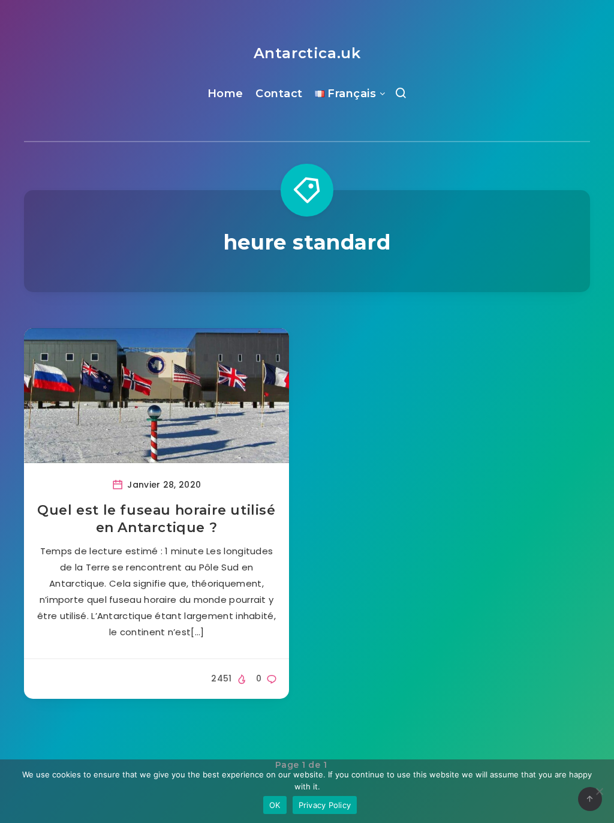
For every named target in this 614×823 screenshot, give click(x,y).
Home (225, 93)
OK (275, 805)
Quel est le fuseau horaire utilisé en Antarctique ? (156, 519)
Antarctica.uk (307, 53)
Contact (279, 93)
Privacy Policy (325, 805)
